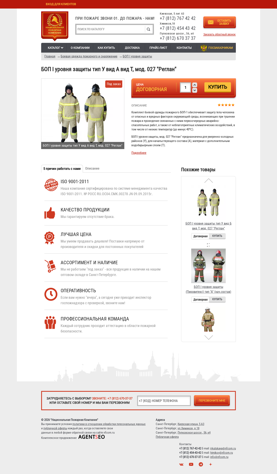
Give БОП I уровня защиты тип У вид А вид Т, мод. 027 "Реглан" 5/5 (233, 104)
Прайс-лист (158, 47)
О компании (80, 47)
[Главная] (54, 27)
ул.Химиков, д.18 (188, 428)
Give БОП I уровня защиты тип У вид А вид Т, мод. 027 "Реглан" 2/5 (222, 104)
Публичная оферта (167, 437)
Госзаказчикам (220, 47)
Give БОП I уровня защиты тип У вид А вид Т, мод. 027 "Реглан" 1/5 (219, 104)
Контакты (184, 47)
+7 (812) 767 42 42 (178, 18)
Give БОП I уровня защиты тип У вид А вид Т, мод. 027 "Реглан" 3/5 (226, 104)
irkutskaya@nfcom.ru (223, 448)
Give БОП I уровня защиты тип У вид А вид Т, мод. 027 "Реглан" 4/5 (229, 104)
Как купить (106, 47)
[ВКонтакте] (182, 465)
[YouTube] (191, 465)
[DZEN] (211, 465)
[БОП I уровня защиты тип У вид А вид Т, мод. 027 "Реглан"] (82, 113)
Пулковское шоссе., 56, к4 (194, 432)
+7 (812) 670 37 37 (178, 38)
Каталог (54, 47)
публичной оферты (55, 428)
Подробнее (138, 153)
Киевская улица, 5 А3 (191, 424)
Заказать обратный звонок (219, 34)
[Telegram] (201, 465)
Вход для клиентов (61, 4)
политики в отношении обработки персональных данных (109, 424)
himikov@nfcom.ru (221, 453)
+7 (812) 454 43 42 (178, 28)
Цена (140, 84)
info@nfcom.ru (219, 457)
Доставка (132, 47)
